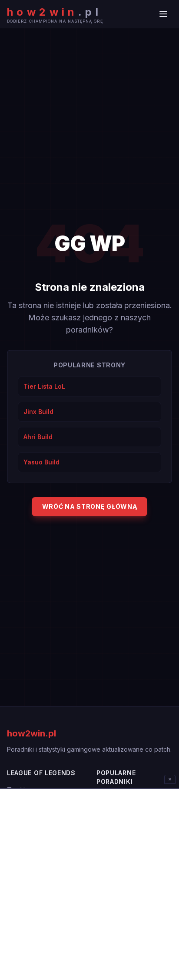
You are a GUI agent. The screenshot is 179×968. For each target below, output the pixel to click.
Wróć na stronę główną (89, 506)
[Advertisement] (89, 878)
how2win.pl (31, 733)
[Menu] (163, 14)
